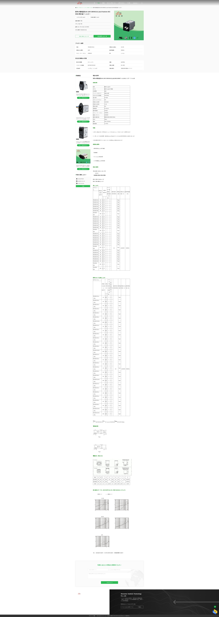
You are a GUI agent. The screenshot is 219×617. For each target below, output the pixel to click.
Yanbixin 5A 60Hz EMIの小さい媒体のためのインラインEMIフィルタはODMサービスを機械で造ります (83, 166)
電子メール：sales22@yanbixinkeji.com (84, 603)
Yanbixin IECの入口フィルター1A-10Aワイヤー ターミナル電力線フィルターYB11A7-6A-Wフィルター (83, 119)
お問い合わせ (121, 3)
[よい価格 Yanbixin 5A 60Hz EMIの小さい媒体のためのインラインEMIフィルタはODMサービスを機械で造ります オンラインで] (83, 156)
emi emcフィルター (99, 552)
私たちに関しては (111, 3)
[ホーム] (80, 2)
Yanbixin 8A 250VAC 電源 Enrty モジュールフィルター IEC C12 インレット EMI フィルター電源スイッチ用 (83, 95)
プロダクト (80, 7)
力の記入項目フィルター (118, 552)
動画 (103, 3)
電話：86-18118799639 (81, 596)
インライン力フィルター (108, 552)
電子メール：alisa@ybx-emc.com (83, 598)
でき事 (128, 3)
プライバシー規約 (92, 615)
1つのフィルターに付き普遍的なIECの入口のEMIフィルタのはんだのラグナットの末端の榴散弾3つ (83, 143)
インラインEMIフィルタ (87, 7)
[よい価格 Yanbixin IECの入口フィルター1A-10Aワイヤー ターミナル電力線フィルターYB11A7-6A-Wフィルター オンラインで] (83, 109)
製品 (99, 3)
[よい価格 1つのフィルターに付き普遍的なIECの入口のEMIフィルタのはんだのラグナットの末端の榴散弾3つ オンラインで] (83, 132)
